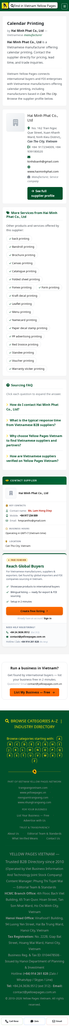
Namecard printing (24, 320)
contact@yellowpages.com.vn (27, 636)
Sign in (48, 618)
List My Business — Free (34, 692)
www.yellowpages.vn (33, 792)
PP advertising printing (27, 336)
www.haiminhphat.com (43, 171)
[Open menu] (64, 6)
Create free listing (33, 611)
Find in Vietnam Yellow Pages (35, 6)
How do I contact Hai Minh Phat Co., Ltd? (32, 407)
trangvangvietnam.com (33, 787)
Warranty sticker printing (28, 369)
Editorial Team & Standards (44, 833)
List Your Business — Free (33, 815)
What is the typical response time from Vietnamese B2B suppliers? (33, 422)
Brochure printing (23, 255)
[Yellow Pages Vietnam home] (5, 5)
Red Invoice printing (25, 344)
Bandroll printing (23, 246)
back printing (20, 238)
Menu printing (21, 312)
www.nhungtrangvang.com (34, 802)
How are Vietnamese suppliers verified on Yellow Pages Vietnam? (32, 458)
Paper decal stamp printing (29, 328)
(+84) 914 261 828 (35, 973)
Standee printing (23, 352)
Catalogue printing (24, 271)
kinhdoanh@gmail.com (43, 161)
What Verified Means (25, 838)
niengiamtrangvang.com (33, 797)
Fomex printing (22, 287)
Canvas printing (22, 263)
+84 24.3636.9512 (20, 632)
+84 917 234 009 (29, 515)
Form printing (50, 287)
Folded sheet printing (26, 279)
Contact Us (53, 838)
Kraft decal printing (24, 295)
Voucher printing (23, 360)
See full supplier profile (42, 193)
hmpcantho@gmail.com (32, 520)
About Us (13, 833)
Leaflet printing (22, 304)
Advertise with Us (35, 820)
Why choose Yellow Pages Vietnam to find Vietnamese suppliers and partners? (34, 440)
